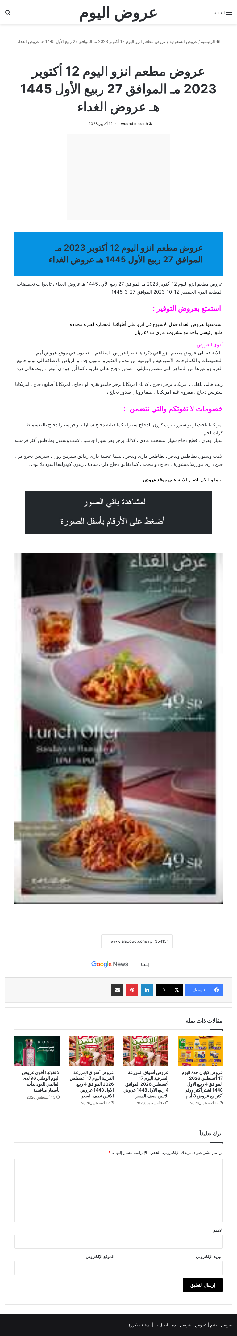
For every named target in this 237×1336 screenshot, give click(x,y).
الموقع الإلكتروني (100, 1256)
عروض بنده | (181, 1324)
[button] (118, 328)
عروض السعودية (183, 41)
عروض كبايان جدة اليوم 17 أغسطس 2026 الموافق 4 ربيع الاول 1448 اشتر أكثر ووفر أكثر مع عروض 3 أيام (202, 1084)
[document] (118, 393)
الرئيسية (208, 41)
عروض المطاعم (110, 353)
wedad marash (134, 123)
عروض (149, 479)
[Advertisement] (118, 177)
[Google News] (110, 964)
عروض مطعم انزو (101, 54)
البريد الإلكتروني (209, 1256)
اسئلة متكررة (140, 1324)
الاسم (218, 1230)
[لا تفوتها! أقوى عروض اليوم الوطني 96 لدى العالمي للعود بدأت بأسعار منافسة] (37, 1051)
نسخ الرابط (82, 941)
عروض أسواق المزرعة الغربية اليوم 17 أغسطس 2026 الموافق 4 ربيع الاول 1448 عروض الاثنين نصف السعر (92, 1084)
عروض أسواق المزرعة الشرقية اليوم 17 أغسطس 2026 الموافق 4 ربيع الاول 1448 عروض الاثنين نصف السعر (145, 1084)
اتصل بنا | (160, 1324)
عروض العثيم (220, 1324)
